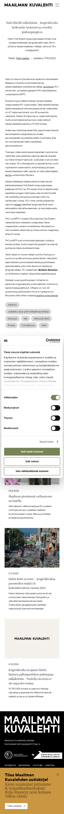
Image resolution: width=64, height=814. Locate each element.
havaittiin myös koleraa (46, 295)
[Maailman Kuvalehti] (32, 732)
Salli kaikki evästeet (32, 451)
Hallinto (12, 305)
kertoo (8, 175)
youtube (37, 765)
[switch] (55, 407)
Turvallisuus (28, 325)
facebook (10, 765)
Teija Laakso (22, 58)
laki (25, 318)
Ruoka (11, 325)
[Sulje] (57, 775)
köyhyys (12, 318)
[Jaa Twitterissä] (16, 71)
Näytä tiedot (46, 441)
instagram (24, 765)
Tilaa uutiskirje (14, 806)
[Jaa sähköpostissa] (47, 71)
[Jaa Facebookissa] (37, 71)
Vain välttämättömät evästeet (32, 471)
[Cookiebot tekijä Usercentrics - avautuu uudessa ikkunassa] (46, 341)
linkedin (49, 765)
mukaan (17, 204)
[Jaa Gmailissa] (27, 71)
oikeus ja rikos (41, 318)
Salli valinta (32, 461)
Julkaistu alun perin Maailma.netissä (28, 311)
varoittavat (48, 86)
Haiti (43, 325)
